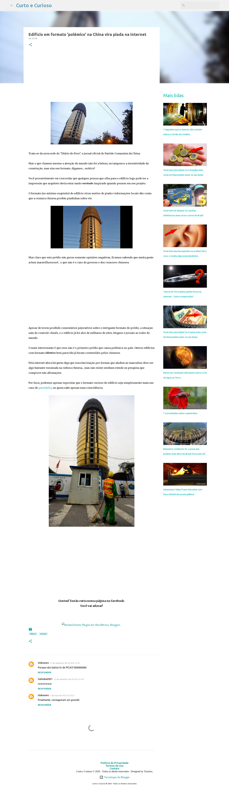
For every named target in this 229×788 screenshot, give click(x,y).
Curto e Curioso (34, 5)
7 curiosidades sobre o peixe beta (180, 413)
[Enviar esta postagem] (30, 630)
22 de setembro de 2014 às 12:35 (65, 663)
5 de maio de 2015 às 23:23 (62, 695)
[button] (30, 45)
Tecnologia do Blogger (116, 777)
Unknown (43, 662)
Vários (33, 634)
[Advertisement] (92, 75)
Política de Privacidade (115, 762)
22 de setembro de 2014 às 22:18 (68, 679)
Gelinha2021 (45, 679)
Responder (44, 672)
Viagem (43, 634)
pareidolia (45, 387)
